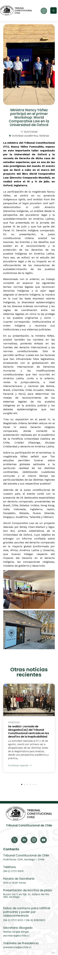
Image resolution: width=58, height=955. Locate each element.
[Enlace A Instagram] (34, 840)
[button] (2, 730)
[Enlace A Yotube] (43, 840)
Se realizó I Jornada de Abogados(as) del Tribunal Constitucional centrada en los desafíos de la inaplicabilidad (28, 731)
